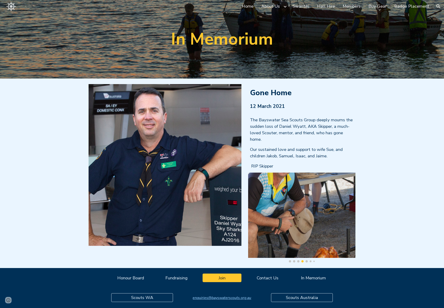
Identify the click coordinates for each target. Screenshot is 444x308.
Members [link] (352, 6)
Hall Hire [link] (326, 6)
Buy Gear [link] (377, 6)
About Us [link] (270, 6)
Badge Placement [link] (411, 6)
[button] (438, 6)
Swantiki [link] (301, 6)
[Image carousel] (301, 217)
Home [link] (247, 6)
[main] (222, 39)
